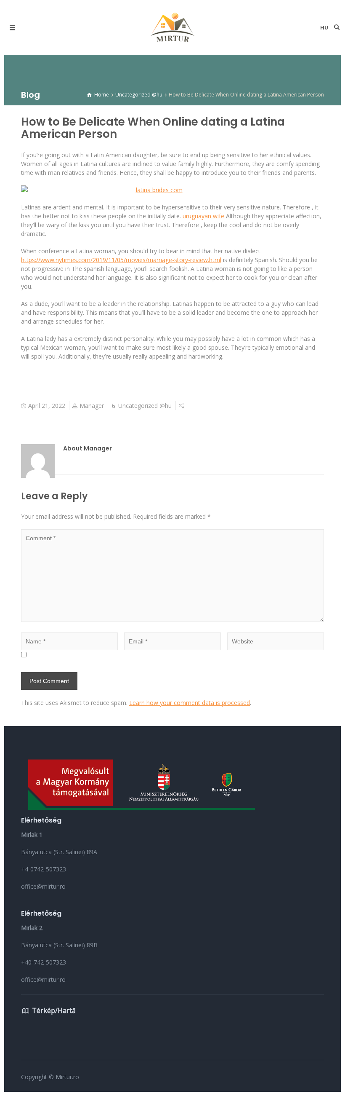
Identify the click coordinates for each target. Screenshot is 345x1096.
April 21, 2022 (46, 406)
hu (324, 28)
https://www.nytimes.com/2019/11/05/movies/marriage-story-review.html (121, 260)
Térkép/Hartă (54, 1010)
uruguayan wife (203, 216)
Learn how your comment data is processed (189, 703)
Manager (92, 406)
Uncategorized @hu (145, 406)
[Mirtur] (172, 27)
